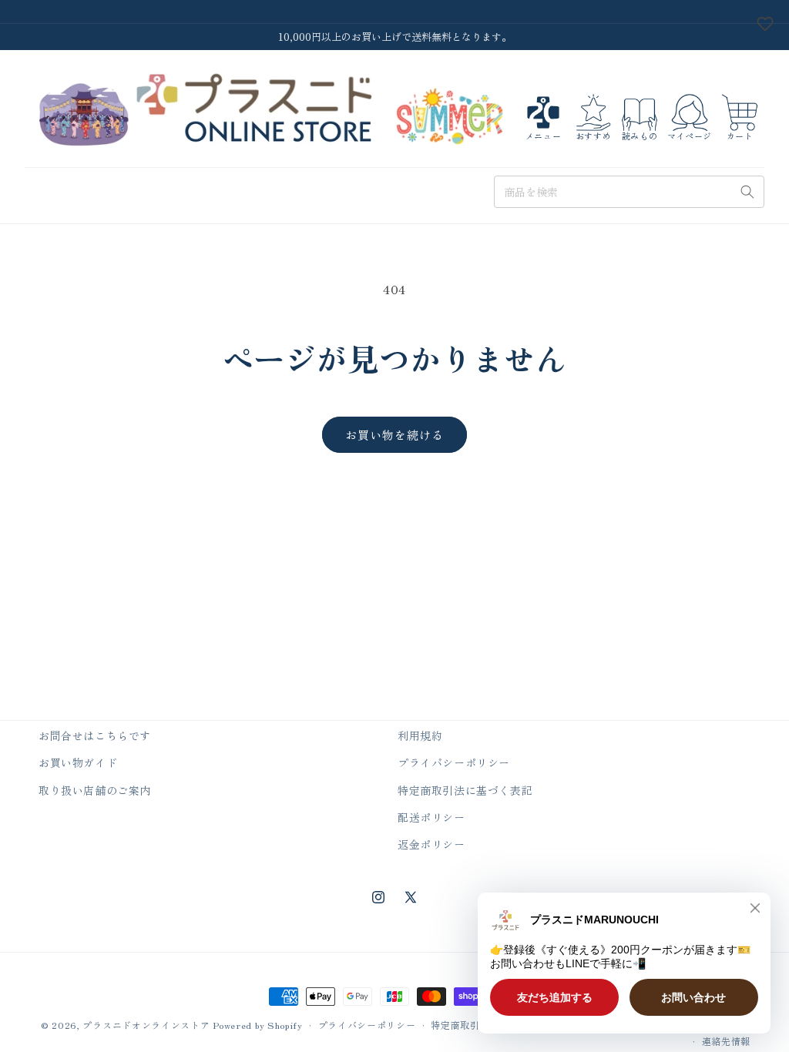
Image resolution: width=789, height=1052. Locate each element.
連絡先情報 (726, 1040)
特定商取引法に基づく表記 (465, 790)
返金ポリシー (431, 844)
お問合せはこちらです (95, 735)
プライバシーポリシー (454, 762)
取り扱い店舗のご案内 (95, 790)
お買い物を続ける (394, 435)
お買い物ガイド (78, 762)
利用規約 (420, 735)
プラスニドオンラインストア (146, 1024)
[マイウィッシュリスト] (765, 23)
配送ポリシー (431, 817)
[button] (543, 117)
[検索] (747, 192)
